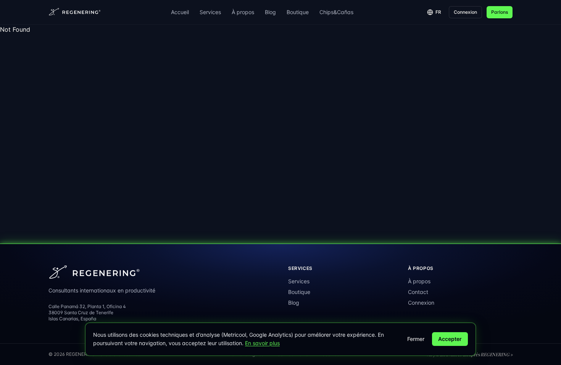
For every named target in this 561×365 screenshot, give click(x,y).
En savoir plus (262, 343)
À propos (243, 12)
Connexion (465, 12)
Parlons (499, 12)
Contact (418, 292)
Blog (270, 12)
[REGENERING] (75, 12)
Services (210, 12)
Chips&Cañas (336, 12)
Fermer (415, 339)
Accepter (450, 339)
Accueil (180, 12)
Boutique (298, 12)
